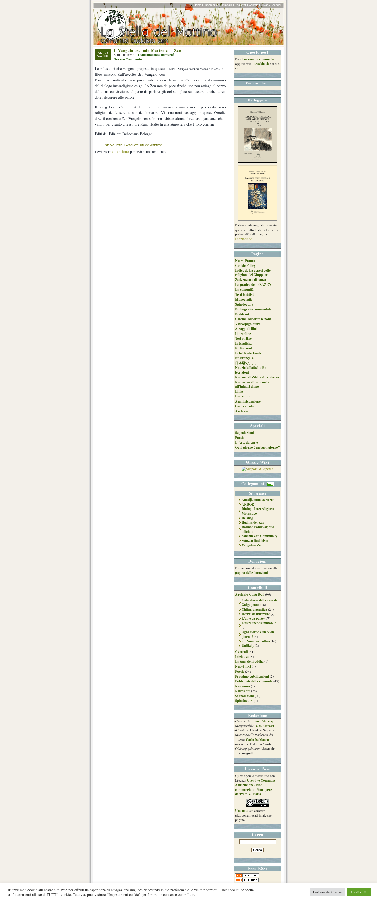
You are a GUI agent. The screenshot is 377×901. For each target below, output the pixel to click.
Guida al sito (244, 406)
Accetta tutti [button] (359, 892)
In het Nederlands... (249, 353)
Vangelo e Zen (252, 545)
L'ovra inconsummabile (259, 622)
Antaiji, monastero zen (258, 499)
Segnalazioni (244, 432)
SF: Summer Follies (256, 641)
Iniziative (242, 656)
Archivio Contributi (249, 594)
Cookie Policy (245, 265)
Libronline (243, 333)
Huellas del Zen (253, 522)
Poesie (239, 671)
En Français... (245, 358)
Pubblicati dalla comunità (156, 54)
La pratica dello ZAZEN (253, 284)
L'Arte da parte (246, 442)
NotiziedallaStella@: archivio (257, 377)
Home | (198, 4)
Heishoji (248, 517)
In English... (243, 343)
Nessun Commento (128, 59)
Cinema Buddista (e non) (253, 318)
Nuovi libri (243, 666)
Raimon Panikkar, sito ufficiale (258, 529)
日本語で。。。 (247, 362)
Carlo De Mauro (257, 739)
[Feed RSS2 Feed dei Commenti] (247, 880)
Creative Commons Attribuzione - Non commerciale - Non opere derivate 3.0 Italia (255, 787)
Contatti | (254, 4)
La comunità (244, 289)
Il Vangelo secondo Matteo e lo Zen (147, 50)
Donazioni (242, 396)
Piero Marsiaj (263, 721)
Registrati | (241, 4)
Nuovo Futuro (245, 260)
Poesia (240, 437)
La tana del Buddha (249, 661)
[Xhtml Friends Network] (270, 483)
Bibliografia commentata (253, 309)
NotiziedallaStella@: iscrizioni (250, 370)
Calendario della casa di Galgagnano (259, 602)
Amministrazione (248, 401)
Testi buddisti (244, 294)
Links (239, 391)
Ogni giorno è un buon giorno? (257, 447)
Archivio (241, 411)
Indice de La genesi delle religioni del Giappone (253, 273)
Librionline (243, 238)
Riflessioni (242, 691)
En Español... (244, 348)
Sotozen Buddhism (255, 540)
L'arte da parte (253, 618)
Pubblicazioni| (212, 4)
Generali (241, 651)
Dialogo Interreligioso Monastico (258, 511)
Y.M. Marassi (264, 725)
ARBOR (248, 504)
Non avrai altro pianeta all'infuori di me (252, 384)
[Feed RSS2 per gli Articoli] (247, 875)
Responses (242, 686)
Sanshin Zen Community (259, 535)
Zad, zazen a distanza (250, 279)
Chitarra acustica (254, 609)
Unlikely (248, 645)
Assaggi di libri (246, 328)
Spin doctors (244, 304)
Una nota (242, 810)
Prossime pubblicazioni (252, 676)
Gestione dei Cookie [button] (327, 892)
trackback (261, 63)
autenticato (120, 151)
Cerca (257, 834)
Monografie (243, 299)
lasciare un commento (258, 59)
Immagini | (227, 4)
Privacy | (266, 4)
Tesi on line (243, 338)
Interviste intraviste (256, 614)
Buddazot (242, 314)
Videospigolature (247, 323)
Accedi (276, 4)
